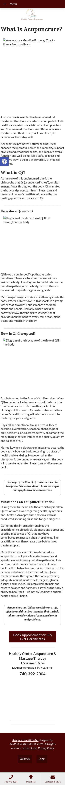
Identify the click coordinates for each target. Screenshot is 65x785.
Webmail (25, 759)
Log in (41, 759)
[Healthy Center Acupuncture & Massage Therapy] (32, 15)
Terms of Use (29, 748)
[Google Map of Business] (32, 697)
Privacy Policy (46, 748)
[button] (4, 161)
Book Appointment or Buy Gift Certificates (32, 637)
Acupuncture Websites (25, 740)
